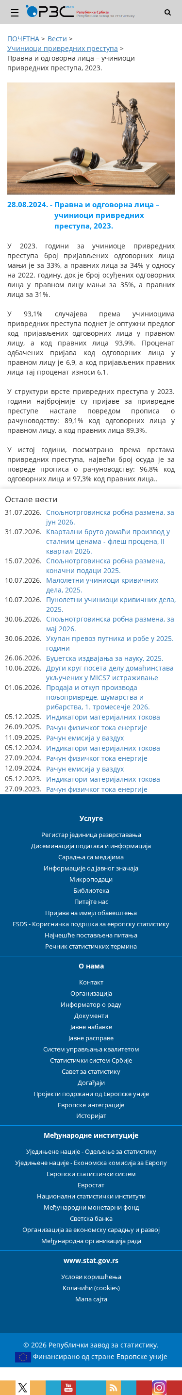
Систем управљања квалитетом (91, 1049)
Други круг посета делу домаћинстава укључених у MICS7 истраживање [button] (110, 672)
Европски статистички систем (91, 1174)
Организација (91, 993)
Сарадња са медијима (91, 857)
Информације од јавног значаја (91, 868)
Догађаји (91, 1083)
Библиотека (91, 890)
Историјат (91, 1116)
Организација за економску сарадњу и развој (91, 1230)
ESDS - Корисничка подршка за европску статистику (91, 924)
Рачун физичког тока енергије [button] (97, 727)
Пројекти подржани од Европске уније (91, 1094)
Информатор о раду (91, 1005)
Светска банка (91, 1218)
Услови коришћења (91, 1277)
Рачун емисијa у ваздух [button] (85, 737)
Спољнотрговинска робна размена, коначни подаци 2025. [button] (105, 565)
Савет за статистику (91, 1071)
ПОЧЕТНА (23, 38)
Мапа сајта (91, 1299)
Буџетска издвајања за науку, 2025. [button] (105, 658)
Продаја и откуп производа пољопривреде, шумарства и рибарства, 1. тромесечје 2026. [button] (98, 697)
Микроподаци (91, 879)
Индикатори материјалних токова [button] (103, 717)
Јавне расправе (91, 1038)
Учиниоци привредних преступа (62, 48)
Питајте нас (91, 902)
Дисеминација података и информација (91, 846)
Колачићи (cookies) (91, 1288)
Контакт (91, 982)
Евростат (91, 1185)
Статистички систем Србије (91, 1060)
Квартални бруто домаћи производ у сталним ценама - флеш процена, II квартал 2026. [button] (108, 541)
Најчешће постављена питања (91, 935)
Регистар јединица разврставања (91, 835)
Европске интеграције (91, 1105)
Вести (57, 38)
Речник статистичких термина (91, 946)
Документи (91, 1016)
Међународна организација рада (91, 1241)
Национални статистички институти (91, 1196)
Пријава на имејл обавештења (91, 913)
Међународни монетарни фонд (91, 1207)
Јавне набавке (91, 1027)
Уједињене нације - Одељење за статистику (91, 1152)
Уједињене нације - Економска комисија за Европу (91, 1163)
